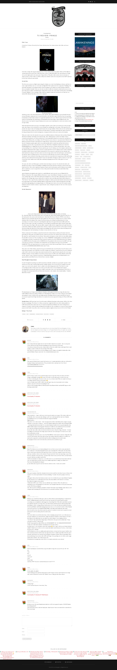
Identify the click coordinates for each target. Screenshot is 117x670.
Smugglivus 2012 (86, 171)
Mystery (88, 158)
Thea (64, 319)
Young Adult (85, 180)
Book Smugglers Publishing (81, 145)
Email (23, 631)
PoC (82, 165)
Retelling (87, 165)
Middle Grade (78, 158)
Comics (90, 145)
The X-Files (46, 314)
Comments (30, 319)
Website (23, 634)
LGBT (91, 154)
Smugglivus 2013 (78, 173)
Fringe (23, 314)
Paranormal (32, 314)
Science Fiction (39, 314)
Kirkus (87, 154)
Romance (77, 167)
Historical (77, 154)
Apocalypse (77, 143)
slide (90, 167)
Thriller (84, 178)
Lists (81, 156)
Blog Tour (83, 143)
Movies (84, 158)
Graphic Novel (84, 152)
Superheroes (78, 178)
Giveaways (77, 152)
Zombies (91, 180)
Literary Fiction (87, 156)
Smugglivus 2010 (85, 169)
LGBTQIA (76, 156)
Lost (27, 314)
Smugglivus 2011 (78, 171)
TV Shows (52, 314)
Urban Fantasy (78, 180)
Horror (82, 154)
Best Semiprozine (89, 119)
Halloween (91, 152)
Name (23, 628)
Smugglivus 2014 (86, 173)
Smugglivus (77, 169)
